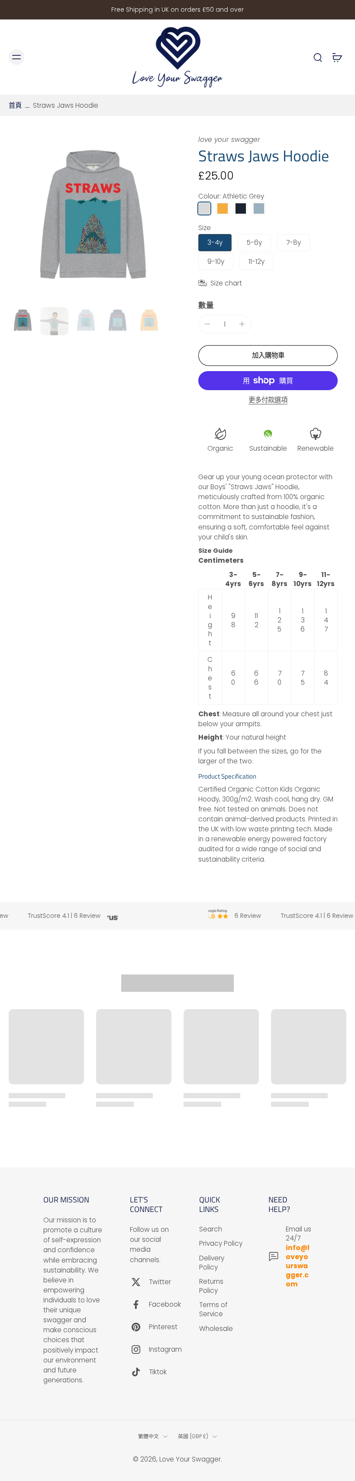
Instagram (165, 1349)
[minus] (207, 324)
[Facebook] (139, 1304)
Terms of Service (213, 1309)
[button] (268, 355)
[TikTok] (139, 1371)
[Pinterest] (139, 1326)
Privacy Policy (220, 1243)
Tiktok (158, 1371)
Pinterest (163, 1326)
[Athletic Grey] (204, 208)
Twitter (160, 1281)
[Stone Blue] (259, 208)
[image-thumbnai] (23, 321)
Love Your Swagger (190, 1459)
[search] (317, 57)
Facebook (165, 1304)
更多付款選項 (267, 400)
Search (210, 1229)
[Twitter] (139, 1281)
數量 (206, 305)
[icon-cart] (336, 57)
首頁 (15, 105)
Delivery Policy (211, 1262)
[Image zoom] (93, 219)
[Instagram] (139, 1349)
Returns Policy (211, 1286)
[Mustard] (222, 208)
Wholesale (216, 1328)
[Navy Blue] (241, 208)
